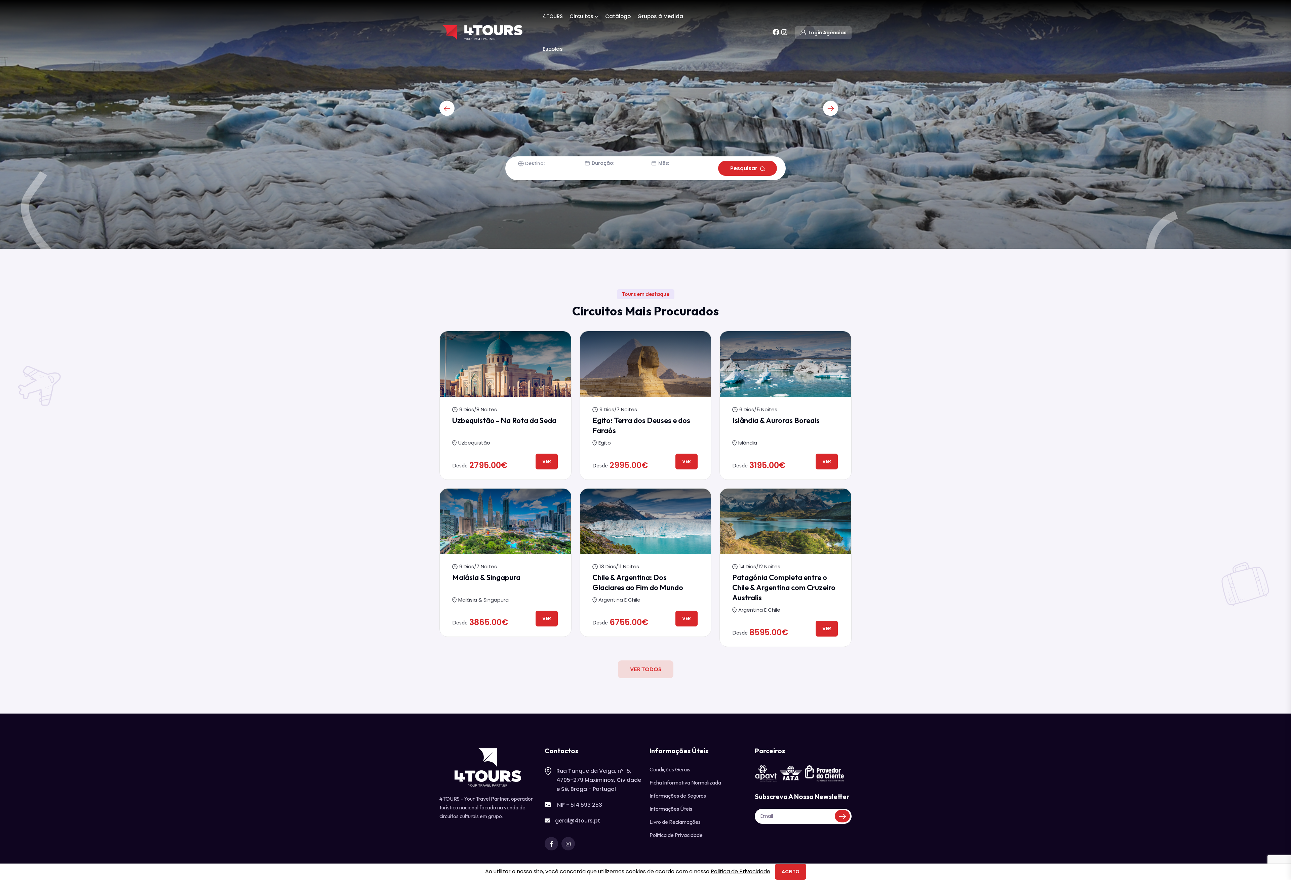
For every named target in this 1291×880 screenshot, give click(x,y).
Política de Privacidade (676, 835)
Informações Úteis (671, 808)
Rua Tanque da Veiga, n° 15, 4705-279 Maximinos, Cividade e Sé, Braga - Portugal (598, 780)
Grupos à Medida (660, 16)
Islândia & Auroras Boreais (776, 420)
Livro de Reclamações (675, 821)
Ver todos (645, 669)
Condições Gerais (670, 769)
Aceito (790, 871)
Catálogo (618, 16)
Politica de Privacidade (740, 871)
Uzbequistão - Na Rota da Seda (504, 420)
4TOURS (553, 16)
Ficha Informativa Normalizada (685, 782)
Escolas (553, 48)
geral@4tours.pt (577, 821)
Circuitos (581, 16)
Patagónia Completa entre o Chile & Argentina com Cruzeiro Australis (783, 587)
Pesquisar (744, 168)
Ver (546, 461)
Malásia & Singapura (486, 577)
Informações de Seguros (678, 795)
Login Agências (827, 32)
